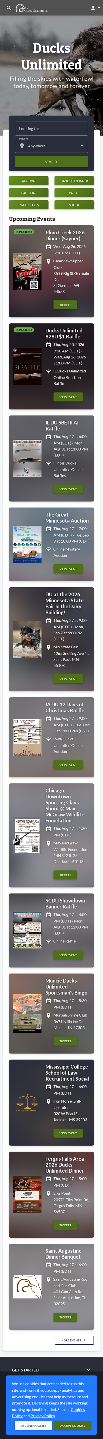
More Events (74, 1340)
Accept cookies (72, 1425)
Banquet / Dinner (74, 181)
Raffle (74, 193)
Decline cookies (33, 1425)
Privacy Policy (42, 1415)
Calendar (28, 193)
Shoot (74, 205)
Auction (29, 181)
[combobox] (51, 146)
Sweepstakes (29, 205)
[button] (95, 8)
